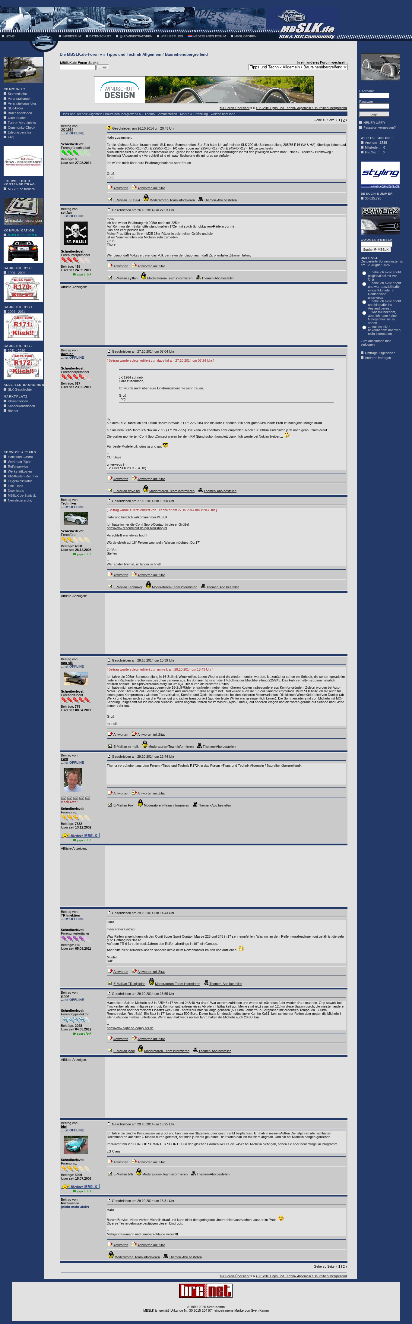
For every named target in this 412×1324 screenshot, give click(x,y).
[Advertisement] (22, 433)
